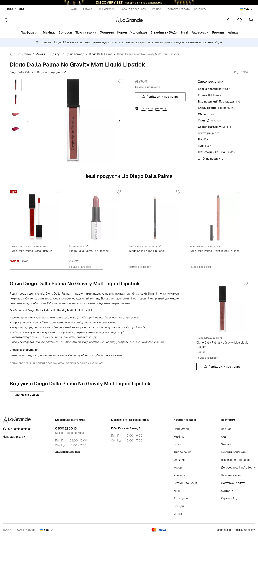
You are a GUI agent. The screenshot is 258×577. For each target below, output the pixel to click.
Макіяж (49, 32)
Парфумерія (30, 32)
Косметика (24, 54)
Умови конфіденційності (236, 460)
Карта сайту (229, 498)
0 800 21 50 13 (66, 428)
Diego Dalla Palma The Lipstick (89, 251)
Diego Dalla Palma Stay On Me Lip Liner (214, 251)
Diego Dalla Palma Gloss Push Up (31, 251)
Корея (122, 32)
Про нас (155, 9)
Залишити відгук (27, 395)
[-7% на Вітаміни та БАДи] (129, 2)
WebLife (248, 530)
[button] (250, 20)
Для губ (55, 54)
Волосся (65, 32)
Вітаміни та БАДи (164, 32)
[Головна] (11, 54)
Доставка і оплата (178, 9)
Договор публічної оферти (238, 467)
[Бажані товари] (239, 20)
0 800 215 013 (14, 9)
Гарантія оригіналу (133, 9)
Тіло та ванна (85, 32)
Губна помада (75, 54)
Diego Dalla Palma (100, 54)
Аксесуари (200, 32)
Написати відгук (14, 436)
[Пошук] (7, 20)
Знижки (87, 9)
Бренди (218, 32)
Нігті (184, 32)
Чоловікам (138, 32)
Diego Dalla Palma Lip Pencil (147, 251)
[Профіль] (228, 20)
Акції (74, 9)
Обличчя (107, 32)
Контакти (200, 9)
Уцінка (232, 32)
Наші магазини (106, 9)
